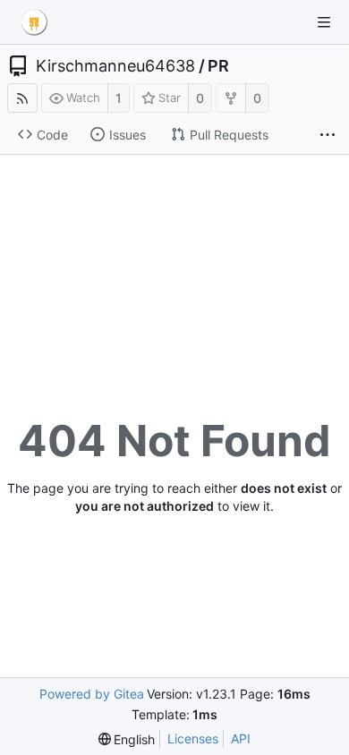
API (241, 738)
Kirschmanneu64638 (115, 66)
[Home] (34, 22)
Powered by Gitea (91, 693)
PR (218, 66)
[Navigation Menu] (324, 22)
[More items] (327, 135)
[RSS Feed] (22, 98)
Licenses (192, 738)
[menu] (127, 739)
